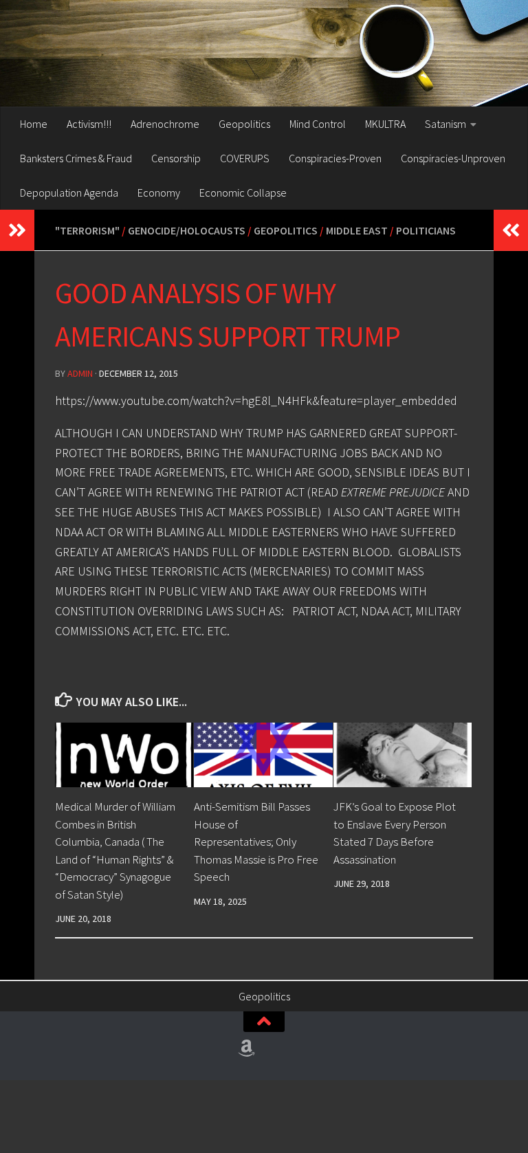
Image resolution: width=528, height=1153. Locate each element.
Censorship (176, 158)
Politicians (426, 230)
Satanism (445, 124)
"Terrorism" (87, 230)
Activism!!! (89, 124)
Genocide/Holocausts (186, 230)
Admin (80, 373)
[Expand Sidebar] (17, 230)
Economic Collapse (243, 192)
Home (33, 124)
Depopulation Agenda (69, 192)
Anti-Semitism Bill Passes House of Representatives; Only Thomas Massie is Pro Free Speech (256, 841)
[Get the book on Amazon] (246, 1048)
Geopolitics (244, 124)
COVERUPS (245, 158)
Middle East (357, 230)
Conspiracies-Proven (335, 158)
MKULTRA (385, 124)
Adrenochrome (165, 124)
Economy (159, 192)
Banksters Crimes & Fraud (76, 158)
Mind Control (317, 124)
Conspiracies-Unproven (453, 158)
